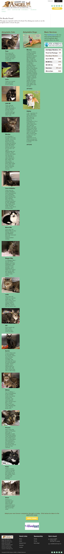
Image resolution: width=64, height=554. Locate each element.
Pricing (35, 541)
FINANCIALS (50, 1)
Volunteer (33, 9)
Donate (35, 538)
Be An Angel (25, 9)
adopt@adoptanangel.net (55, 543)
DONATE (57, 8)
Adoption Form (16, 9)
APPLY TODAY (32, 518)
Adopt (9, 9)
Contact (4, 11)
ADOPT (58, 1)
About (3, 9)
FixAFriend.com (51, 35)
